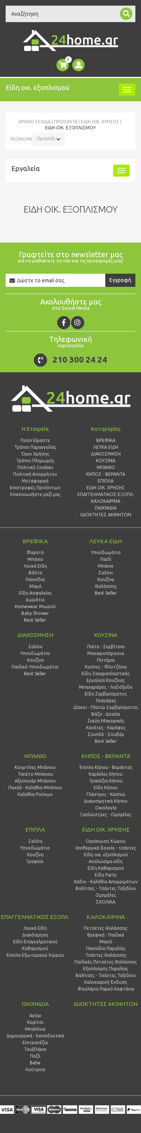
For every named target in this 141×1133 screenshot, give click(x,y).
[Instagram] (77, 322)
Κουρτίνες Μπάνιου (35, 767)
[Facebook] (63, 322)
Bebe (35, 1062)
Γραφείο (35, 861)
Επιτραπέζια (35, 1042)
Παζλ (35, 1056)
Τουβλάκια (35, 1049)
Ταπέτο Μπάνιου (35, 774)
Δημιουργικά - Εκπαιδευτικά (35, 1035)
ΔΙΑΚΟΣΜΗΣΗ (35, 635)
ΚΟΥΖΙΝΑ (105, 635)
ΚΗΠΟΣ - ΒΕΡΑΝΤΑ (105, 756)
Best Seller (35, 619)
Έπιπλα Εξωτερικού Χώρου (35, 955)
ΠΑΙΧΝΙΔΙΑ (35, 1004)
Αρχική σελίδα (34, 121)
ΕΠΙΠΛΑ (35, 829)
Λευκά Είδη (35, 566)
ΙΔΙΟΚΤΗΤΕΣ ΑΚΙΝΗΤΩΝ (106, 1004)
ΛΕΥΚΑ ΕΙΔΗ (105, 541)
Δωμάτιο (35, 599)
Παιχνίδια (35, 579)
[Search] (126, 13)
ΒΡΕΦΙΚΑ (35, 541)
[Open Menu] (127, 90)
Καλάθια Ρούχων (35, 794)
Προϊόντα (65, 121)
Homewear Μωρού (35, 606)
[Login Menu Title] (78, 65)
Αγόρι (35, 1015)
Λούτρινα (35, 1069)
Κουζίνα (35, 660)
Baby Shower (35, 613)
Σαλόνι (35, 646)
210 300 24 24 (80, 359)
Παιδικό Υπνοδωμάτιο (35, 666)
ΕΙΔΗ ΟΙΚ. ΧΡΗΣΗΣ (100, 121)
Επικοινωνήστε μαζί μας (35, 494)
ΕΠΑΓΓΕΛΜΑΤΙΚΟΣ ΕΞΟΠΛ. (35, 917)
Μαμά (35, 586)
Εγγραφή (120, 280)
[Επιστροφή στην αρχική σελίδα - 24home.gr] (70, 40)
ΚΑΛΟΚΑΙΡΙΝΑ (105, 917)
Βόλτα (35, 572)
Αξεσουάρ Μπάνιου (35, 780)
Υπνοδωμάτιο (35, 653)
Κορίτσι (35, 1022)
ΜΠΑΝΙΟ (35, 756)
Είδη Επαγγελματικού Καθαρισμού (35, 945)
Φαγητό (35, 552)
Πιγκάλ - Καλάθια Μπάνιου (35, 787)
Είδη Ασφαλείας (35, 592)
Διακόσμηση (35, 934)
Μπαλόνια (35, 1029)
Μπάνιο (35, 559)
